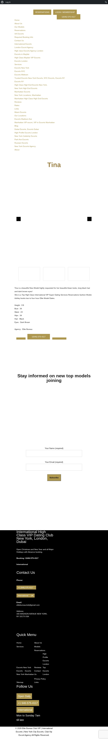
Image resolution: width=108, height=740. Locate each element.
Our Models (19, 27)
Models (37, 647)
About (16, 150)
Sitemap (19, 682)
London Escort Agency (23, 47)
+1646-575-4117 (31, 558)
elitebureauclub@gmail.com (28, 605)
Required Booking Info (23, 37)
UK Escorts (19, 34)
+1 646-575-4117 (28, 703)
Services (18, 64)
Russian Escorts (21, 143)
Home (16, 20)
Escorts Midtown (21, 75)
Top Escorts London (45, 670)
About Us (18, 23)
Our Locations (20, 116)
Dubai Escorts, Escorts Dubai (26, 129)
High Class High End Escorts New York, (30, 85)
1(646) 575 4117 (68, 17)
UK (32, 595)
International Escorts (23, 44)
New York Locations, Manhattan (27, 95)
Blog (16, 126)
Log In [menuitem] (8, 2)
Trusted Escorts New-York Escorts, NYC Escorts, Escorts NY (39, 78)
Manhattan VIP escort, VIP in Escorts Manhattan (34, 122)
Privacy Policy (40, 679)
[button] (18, 219)
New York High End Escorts (25, 88)
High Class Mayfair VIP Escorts (27, 58)
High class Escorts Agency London (28, 51)
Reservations (42, 12)
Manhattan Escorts (22, 92)
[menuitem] (2, 2)
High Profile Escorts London (26, 133)
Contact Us (19, 40)
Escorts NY (19, 81)
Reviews (17, 102)
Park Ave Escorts (21, 139)
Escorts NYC (19, 71)
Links (16, 109)
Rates (16, 105)
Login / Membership (65, 12)
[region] (54, 228)
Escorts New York (21, 68)
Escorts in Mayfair (21, 54)
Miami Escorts (20, 112)
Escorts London (21, 61)
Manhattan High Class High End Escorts (31, 98)
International (23, 595)
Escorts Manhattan (29, 672)
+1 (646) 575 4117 (26, 587)
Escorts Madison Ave (23, 119)
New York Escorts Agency (25, 146)
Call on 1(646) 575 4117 (54, 509)
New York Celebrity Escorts (25, 136)
